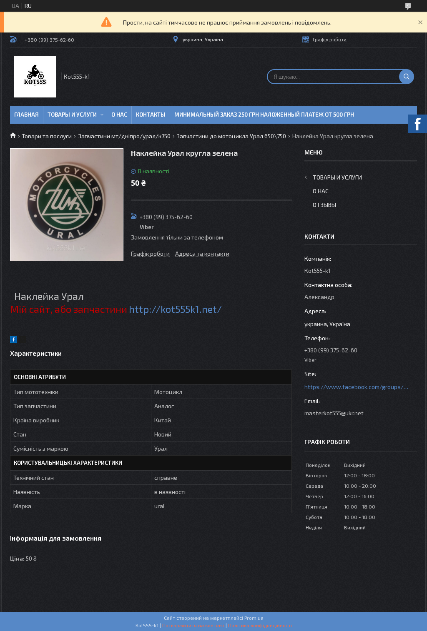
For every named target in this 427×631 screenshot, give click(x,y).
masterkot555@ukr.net (334, 413)
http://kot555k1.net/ (175, 309)
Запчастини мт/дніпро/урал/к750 (124, 136)
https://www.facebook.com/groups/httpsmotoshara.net (356, 386)
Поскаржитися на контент (193, 625)
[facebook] (13, 340)
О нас (119, 114)
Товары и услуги (72, 114)
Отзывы (324, 204)
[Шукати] (406, 76)
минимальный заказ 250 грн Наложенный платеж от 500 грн (264, 114)
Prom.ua (254, 618)
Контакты (151, 114)
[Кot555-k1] (35, 76)
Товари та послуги (47, 136)
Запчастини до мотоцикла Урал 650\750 (231, 136)
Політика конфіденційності (260, 625)
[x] (22, 340)
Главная (26, 114)
